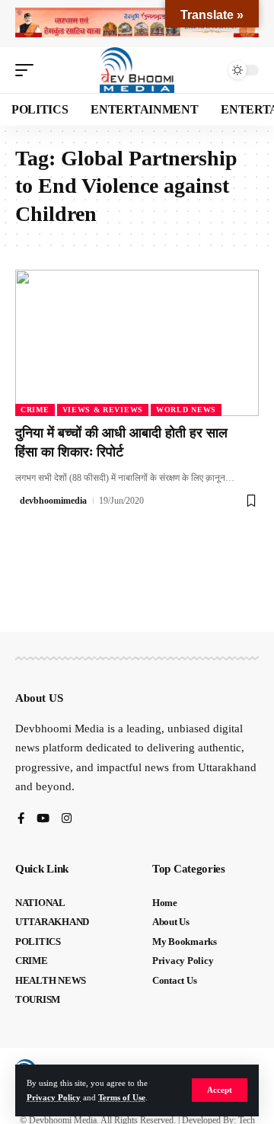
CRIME (35, 409)
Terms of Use (121, 1097)
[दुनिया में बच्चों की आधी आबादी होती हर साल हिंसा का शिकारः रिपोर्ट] (137, 343)
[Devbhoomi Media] (137, 70)
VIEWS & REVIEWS (103, 409)
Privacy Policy (54, 1097)
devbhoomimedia (53, 500)
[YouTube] (43, 820)
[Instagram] (66, 820)
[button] (219, 1090)
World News (186, 409)
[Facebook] (21, 820)
